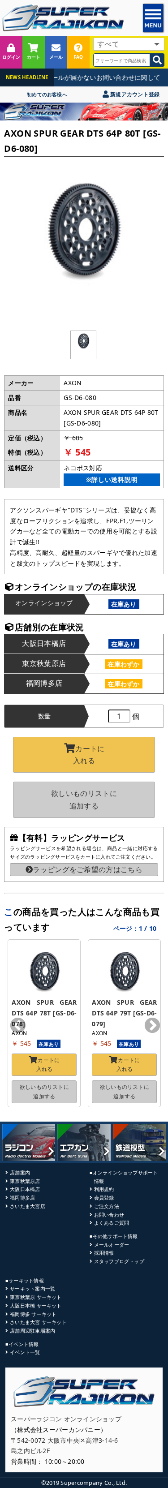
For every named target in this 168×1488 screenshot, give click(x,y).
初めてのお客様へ (47, 94)
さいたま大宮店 (27, 1206)
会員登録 (104, 1197)
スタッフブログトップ (119, 1261)
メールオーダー (111, 1244)
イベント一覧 (25, 1352)
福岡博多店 (22, 1197)
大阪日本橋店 (25, 1189)
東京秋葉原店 (25, 1181)
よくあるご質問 (111, 1222)
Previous (18, 1026)
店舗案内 (20, 1172)
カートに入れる (88, 755)
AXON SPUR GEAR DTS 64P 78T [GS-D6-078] (45, 1013)
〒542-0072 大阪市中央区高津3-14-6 (64, 1440)
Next (152, 1026)
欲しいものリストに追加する (84, 799)
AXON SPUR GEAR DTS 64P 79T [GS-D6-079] (125, 1013)
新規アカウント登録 (134, 94)
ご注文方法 (106, 1206)
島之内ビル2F (30, 1450)
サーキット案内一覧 (32, 1288)
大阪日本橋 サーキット (35, 1305)
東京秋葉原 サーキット (35, 1297)
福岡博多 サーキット (33, 1314)
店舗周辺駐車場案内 (32, 1330)
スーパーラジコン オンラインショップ (66, 1419)
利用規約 (104, 1189)
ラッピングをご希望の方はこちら (87, 869)
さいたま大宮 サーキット (38, 1322)
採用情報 (104, 1252)
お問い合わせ (109, 1214)
